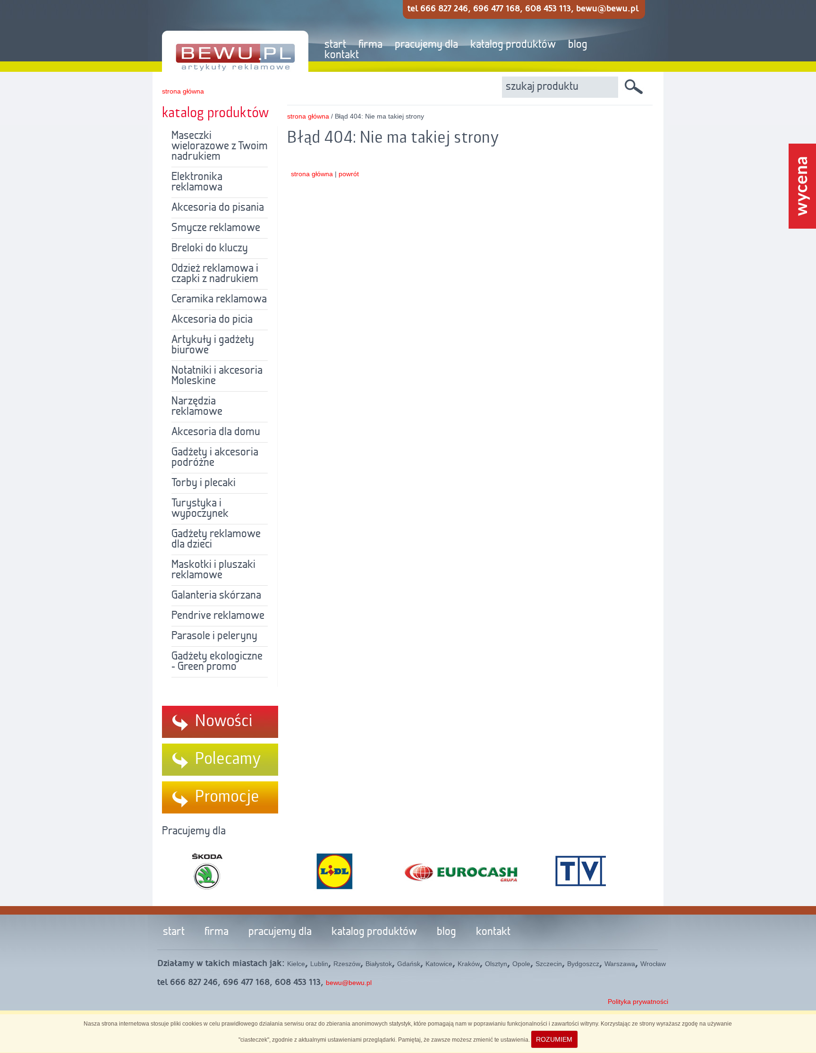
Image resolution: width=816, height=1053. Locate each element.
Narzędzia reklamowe (196, 407)
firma (370, 45)
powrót (349, 174)
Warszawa (619, 963)
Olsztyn (496, 963)
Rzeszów (346, 963)
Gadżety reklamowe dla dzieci (216, 539)
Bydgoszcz (583, 963)
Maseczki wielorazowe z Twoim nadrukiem (219, 146)
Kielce (296, 963)
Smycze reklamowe (215, 228)
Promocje (227, 796)
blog (577, 45)
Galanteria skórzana (216, 595)
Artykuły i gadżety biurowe (212, 345)
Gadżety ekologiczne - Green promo (217, 662)
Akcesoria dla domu (215, 432)
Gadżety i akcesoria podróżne (214, 458)
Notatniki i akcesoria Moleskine (217, 376)
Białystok (379, 963)
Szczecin (549, 963)
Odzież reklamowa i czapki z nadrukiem (214, 274)
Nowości (224, 721)
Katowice (438, 963)
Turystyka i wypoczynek (200, 509)
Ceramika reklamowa (219, 299)
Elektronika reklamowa (196, 182)
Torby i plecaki (203, 483)
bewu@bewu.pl (349, 982)
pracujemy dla (426, 45)
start (335, 45)
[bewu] (228, 36)
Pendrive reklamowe (217, 616)
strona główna (183, 91)
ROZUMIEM (554, 1039)
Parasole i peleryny (214, 636)
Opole (521, 963)
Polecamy (228, 759)
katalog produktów (513, 45)
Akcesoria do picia (212, 319)
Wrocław (653, 963)
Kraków (469, 963)
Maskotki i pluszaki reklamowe (213, 570)
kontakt (341, 55)
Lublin (319, 963)
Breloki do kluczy (209, 248)
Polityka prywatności (638, 1001)
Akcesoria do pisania (217, 208)
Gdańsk (408, 963)
